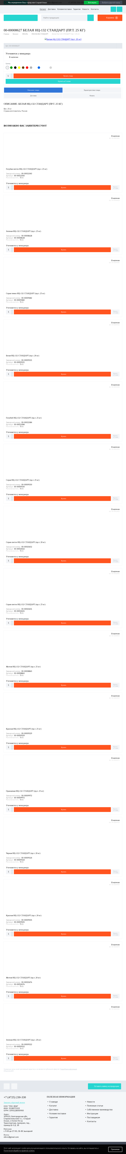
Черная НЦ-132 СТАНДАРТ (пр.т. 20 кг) (23, 853)
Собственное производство (100, 1109)
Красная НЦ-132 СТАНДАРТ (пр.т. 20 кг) (23, 915)
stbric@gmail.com (11, 1137)
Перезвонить (119, 9)
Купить (63, 187)
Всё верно (92, 2)
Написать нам (113, 9)
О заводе (53, 1102)
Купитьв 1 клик (115, 187)
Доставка (51, 9)
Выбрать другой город (111, 2)
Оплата (92, 96)
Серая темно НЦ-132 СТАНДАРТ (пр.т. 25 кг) (25, 293)
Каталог (43, 9)
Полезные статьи (95, 1106)
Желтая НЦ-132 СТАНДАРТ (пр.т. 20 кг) (23, 978)
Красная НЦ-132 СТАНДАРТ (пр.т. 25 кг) (23, 729)
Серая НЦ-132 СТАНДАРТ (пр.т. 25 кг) (22, 480)
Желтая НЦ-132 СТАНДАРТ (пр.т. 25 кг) (23, 667)
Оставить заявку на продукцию (21, 18)
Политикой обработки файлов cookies (19, 1151)
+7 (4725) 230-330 (15, 1097)
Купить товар (68, 76)
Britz (22, 178)
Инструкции (92, 1113)
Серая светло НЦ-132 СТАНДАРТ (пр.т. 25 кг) (25, 604)
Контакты (95, 9)
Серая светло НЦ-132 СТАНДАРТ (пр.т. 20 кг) (25, 542)
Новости (85, 9)
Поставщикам (93, 1117)
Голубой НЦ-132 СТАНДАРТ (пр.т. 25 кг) (23, 418)
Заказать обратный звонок (14, 1102)
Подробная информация (68, 1069)
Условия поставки (64, 9)
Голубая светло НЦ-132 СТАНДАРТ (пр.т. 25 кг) (26, 169)
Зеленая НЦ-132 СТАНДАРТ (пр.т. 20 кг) (23, 1040)
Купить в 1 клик (64, 81)
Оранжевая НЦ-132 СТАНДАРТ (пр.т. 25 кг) (25, 791)
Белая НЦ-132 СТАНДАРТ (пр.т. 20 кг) (22, 356)
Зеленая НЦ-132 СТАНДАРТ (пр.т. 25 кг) (23, 231)
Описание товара (33, 90)
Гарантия (76, 9)
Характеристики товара (92, 90)
